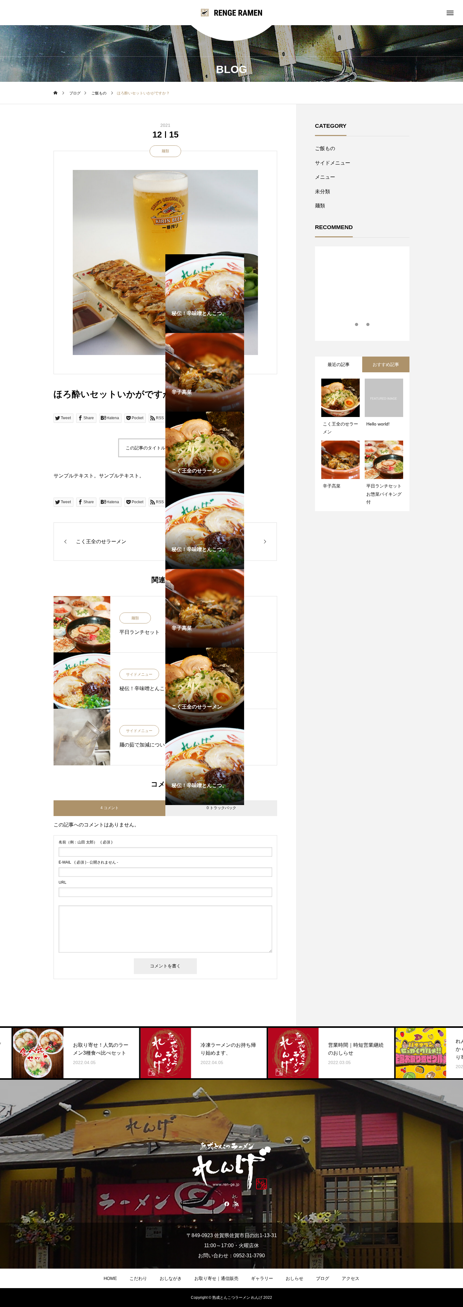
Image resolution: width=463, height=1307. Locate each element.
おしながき (171, 1278)
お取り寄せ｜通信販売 (216, 1278)
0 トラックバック (221, 808)
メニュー (325, 177)
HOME (110, 1278)
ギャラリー (262, 1278)
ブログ (322, 1278)
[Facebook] (226, 1204)
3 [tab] (368, 324)
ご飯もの (325, 148)
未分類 (322, 191)
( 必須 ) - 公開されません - (88, 862)
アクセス (350, 1278)
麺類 (165, 151)
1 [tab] (357, 324)
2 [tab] (362, 324)
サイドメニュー (332, 163)
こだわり (138, 1278)
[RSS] (236, 1204)
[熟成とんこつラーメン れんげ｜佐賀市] (231, 12)
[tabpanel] (126, 529)
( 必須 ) (85, 842)
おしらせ (294, 1278)
